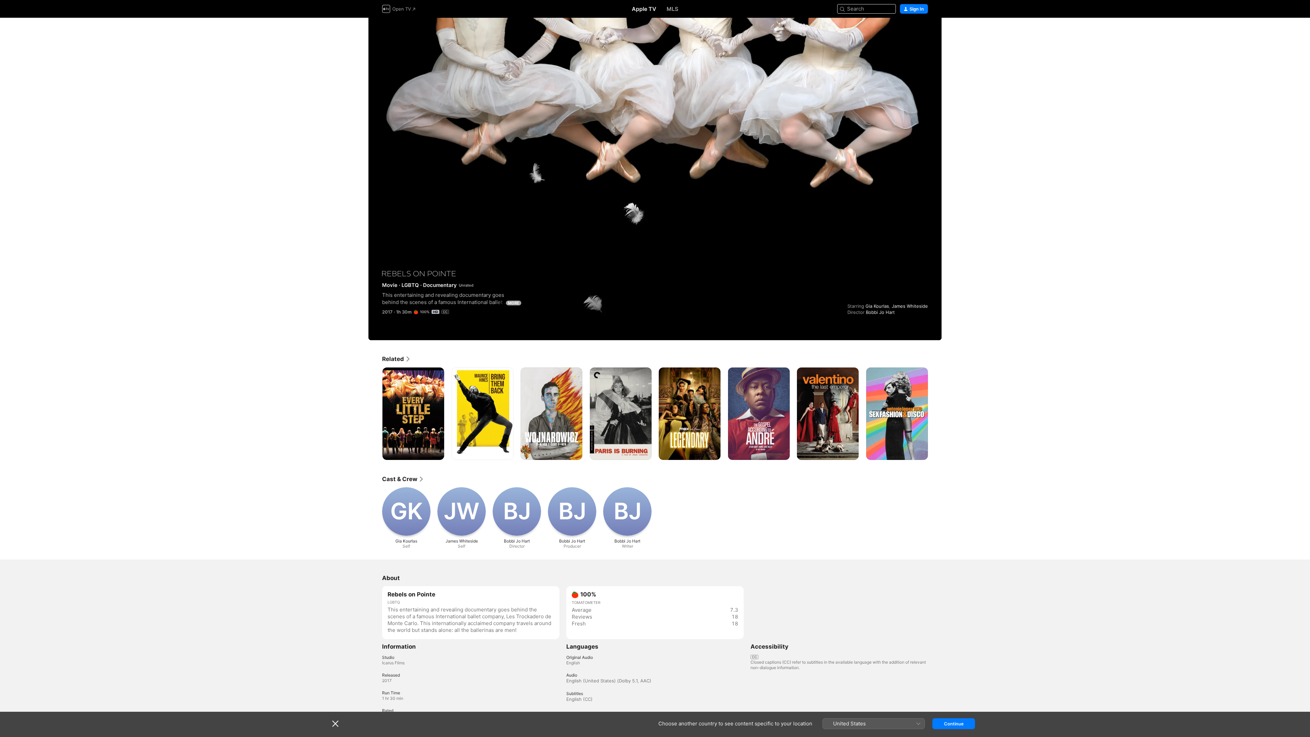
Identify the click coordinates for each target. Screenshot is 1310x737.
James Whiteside (910, 306)
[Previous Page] (375, 413)
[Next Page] (935, 413)
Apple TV (644, 8)
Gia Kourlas (877, 306)
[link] (396, 359)
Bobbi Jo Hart (880, 312)
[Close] (335, 724)
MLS (672, 8)
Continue (954, 723)
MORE (513, 303)
